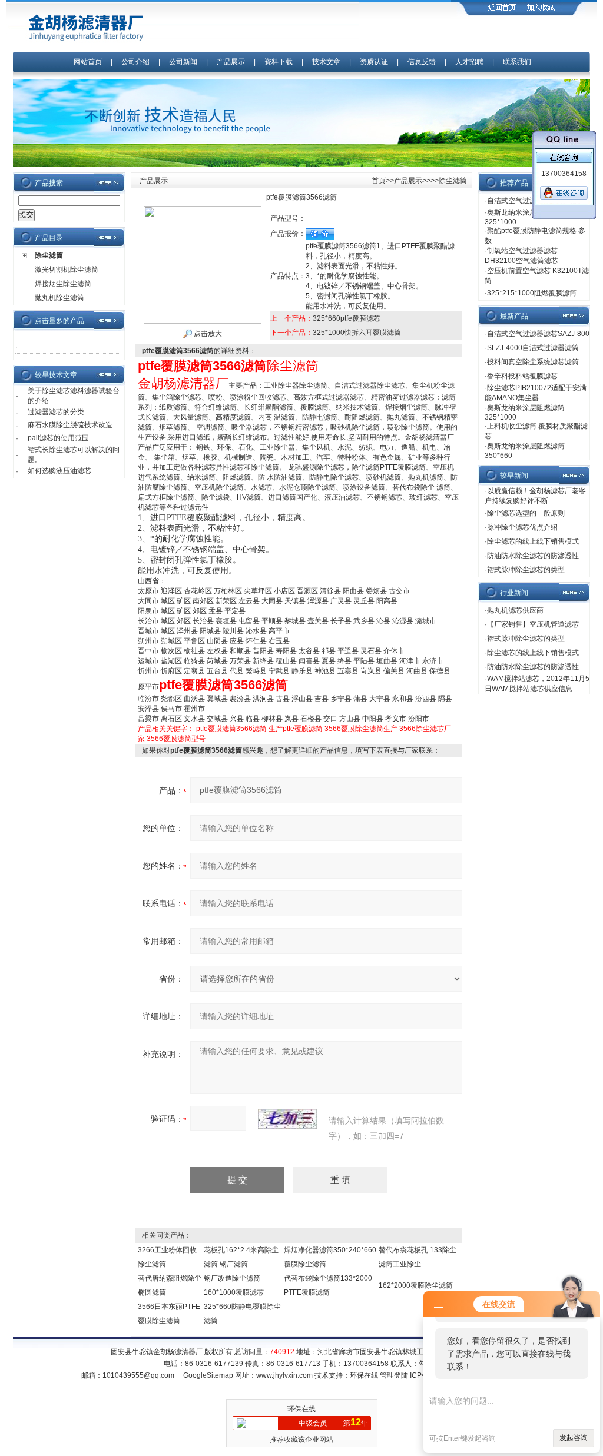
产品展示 (231, 62)
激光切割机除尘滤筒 (66, 269)
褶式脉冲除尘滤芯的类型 (526, 570)
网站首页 (88, 62)
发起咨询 (573, 1438)
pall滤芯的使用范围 (58, 438)
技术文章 (326, 62)
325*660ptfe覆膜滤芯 (346, 318)
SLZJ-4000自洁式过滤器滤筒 (533, 348)
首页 (379, 181)
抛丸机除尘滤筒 (59, 298)
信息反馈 (421, 62)
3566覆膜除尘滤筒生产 (360, 728)
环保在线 (364, 1375)
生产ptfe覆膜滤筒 (296, 728)
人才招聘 (469, 62)
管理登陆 (394, 1375)
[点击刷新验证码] (287, 1119)
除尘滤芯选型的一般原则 (526, 513)
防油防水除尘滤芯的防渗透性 (533, 555)
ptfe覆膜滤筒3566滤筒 (231, 728)
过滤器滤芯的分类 (56, 412)
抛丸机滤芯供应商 (515, 610)
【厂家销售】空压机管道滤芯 (533, 624)
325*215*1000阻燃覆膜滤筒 (532, 293)
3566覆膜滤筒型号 (176, 738)
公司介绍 (135, 62)
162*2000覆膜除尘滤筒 (416, 1285)
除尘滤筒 (49, 255)
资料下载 (278, 62)
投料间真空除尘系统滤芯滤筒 (533, 362)
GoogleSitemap (208, 1375)
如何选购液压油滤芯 (59, 471)
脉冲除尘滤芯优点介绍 (522, 527)
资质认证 (374, 62)
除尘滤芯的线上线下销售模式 (533, 541)
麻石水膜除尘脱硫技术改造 (70, 425)
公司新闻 (184, 62)
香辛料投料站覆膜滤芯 (522, 376)
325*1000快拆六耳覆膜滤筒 (357, 332)
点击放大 (207, 334)
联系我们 (517, 62)
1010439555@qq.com (138, 1375)
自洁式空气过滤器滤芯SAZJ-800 (538, 334)
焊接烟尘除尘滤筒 (63, 284)
